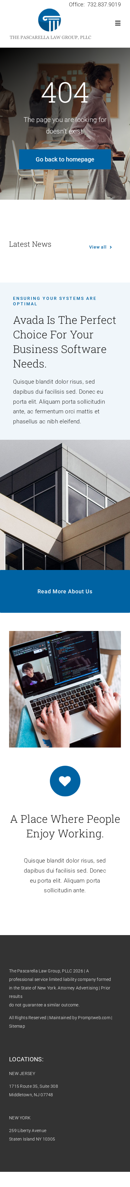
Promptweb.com (94, 1017)
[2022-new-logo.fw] (50, 8)
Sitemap (17, 1026)
